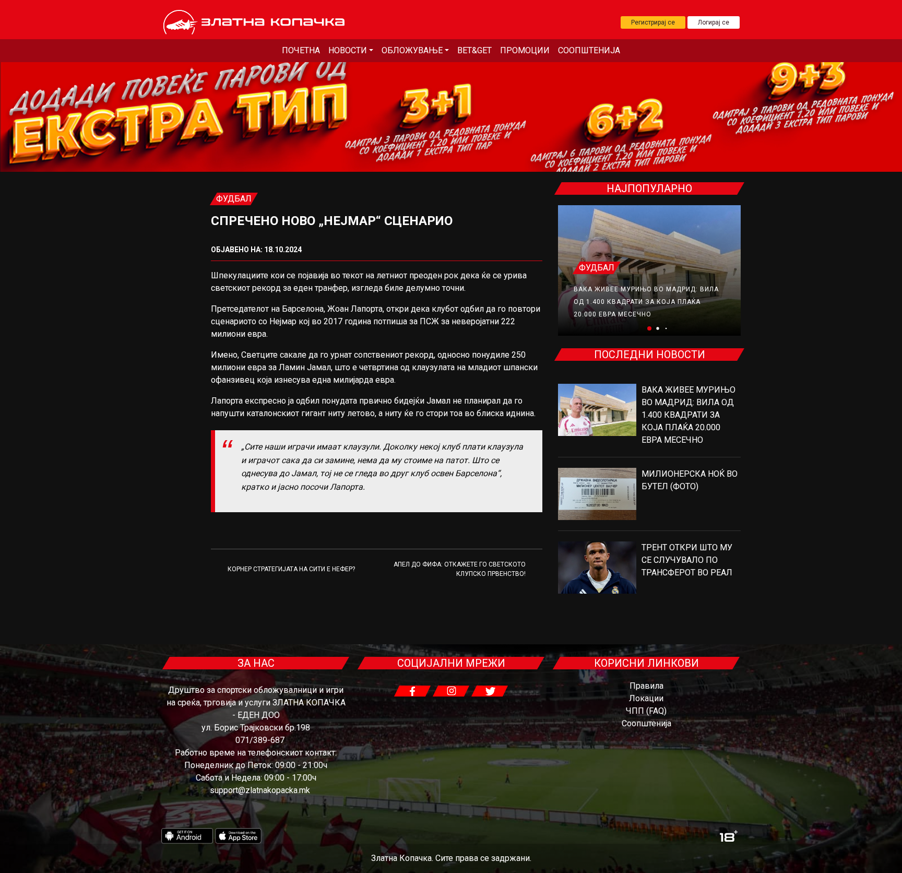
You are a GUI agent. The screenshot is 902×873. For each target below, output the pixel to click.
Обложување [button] (412, 50)
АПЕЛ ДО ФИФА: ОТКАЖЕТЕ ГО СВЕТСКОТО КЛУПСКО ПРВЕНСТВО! (460, 569)
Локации (646, 698)
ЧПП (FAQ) (646, 711)
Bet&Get (474, 50)
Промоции (525, 50)
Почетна (301, 50)
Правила (646, 686)
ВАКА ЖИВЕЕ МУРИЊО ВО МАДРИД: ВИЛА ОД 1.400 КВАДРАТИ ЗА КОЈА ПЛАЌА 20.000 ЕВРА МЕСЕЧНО (646, 302)
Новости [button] (347, 50)
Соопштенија (589, 50)
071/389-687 (259, 740)
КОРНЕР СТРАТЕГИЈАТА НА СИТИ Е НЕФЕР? (291, 569)
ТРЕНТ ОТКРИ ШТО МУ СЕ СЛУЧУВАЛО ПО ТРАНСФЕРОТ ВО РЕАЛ (687, 559)
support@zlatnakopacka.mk (260, 790)
